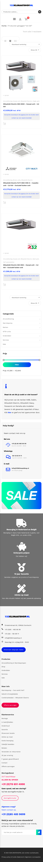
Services (6, 340)
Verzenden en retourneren (11, 752)
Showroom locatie (8, 733)
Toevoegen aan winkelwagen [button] (4, 124)
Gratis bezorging (7, 740)
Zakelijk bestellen (8, 744)
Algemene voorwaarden (33, 857)
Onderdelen (7, 336)
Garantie (5, 729)
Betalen (4, 748)
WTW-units (7, 331)
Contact (4, 763)
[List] (15, 41)
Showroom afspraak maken (13, 650)
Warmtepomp (7, 323)
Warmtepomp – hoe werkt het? (13, 690)
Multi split (36, 259)
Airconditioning (7, 101)
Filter (17, 364)
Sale (4, 344)
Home (4, 26)
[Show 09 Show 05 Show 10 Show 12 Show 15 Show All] (34, 50)
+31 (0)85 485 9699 (13, 814)
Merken (5, 327)
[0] (27, 20)
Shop (3, 666)
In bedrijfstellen (7, 722)
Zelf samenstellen (8, 262)
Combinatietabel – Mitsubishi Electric (15, 698)
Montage (5, 718)
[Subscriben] (38, 832)
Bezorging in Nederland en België (21, 529)
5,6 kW (7, 95)
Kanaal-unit (16, 101)
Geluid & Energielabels (10, 694)
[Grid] (5, 41)
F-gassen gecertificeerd (10, 759)
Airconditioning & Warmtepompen (14, 663)
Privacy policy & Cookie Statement (13, 857)
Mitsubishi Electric (26, 101)
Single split (36, 101)
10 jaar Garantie (21, 574)
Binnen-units (17, 180)
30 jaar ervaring (7, 755)
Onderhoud (6, 726)
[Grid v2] (10, 41)
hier (9, 412)
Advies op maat (22, 595)
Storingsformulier (10, 798)
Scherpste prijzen (21, 553)
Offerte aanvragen (10, 705)
